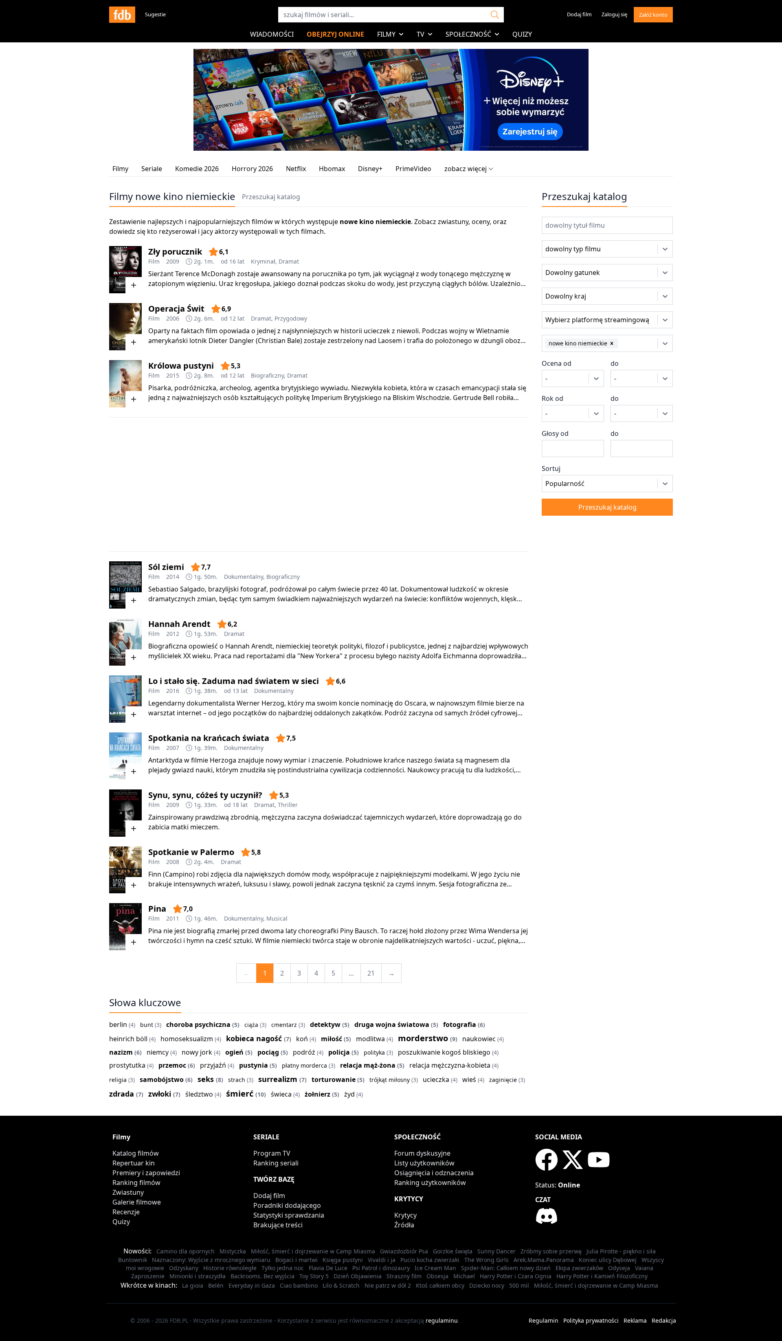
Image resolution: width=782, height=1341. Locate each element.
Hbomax (332, 168)
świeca (281, 1094)
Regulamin (543, 1320)
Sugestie (155, 14)
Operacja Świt (176, 308)
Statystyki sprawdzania (288, 1215)
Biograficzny (267, 375)
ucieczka (436, 1079)
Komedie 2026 (197, 168)
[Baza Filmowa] (122, 15)
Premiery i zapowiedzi (146, 1172)
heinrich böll (128, 1038)
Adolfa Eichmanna (449, 655)
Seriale (151, 168)
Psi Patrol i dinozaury (381, 1268)
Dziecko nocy (486, 1285)
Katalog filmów (135, 1153)
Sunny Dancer (496, 1251)
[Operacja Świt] (125, 326)
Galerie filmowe (136, 1202)
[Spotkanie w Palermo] (125, 870)
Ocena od (556, 363)
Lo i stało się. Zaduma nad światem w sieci (233, 680)
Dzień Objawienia (358, 1276)
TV (420, 34)
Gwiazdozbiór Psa (404, 1251)
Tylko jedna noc (282, 1268)
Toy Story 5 (314, 1276)
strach (236, 1080)
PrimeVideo (413, 168)
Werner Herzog (260, 703)
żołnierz (317, 1094)
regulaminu (442, 1320)
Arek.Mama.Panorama (544, 1260)
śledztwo (199, 1094)
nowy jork (197, 1052)
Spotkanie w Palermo (191, 851)
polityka (374, 1052)
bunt (146, 1025)
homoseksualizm (186, 1038)
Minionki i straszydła (197, 1276)
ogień (234, 1052)
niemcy (158, 1052)
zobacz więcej (465, 168)
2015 (172, 375)
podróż (304, 1052)
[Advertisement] (319, 484)
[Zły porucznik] (125, 269)
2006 (172, 318)
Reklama (635, 1320)
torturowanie (334, 1079)
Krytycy (405, 1215)
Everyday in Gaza (251, 1285)
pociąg (268, 1052)
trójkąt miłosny (389, 1080)
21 (371, 973)
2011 (172, 918)
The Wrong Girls (486, 1260)
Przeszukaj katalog (271, 196)
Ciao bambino (299, 1285)
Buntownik (132, 1260)
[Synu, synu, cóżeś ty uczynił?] (125, 813)
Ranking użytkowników (430, 1182)
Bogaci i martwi (296, 1260)
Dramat (289, 261)
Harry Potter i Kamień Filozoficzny (602, 1276)
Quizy (522, 34)
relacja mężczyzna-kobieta (449, 1065)
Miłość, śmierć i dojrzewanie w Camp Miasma (313, 1251)
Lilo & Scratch (341, 1285)
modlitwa (370, 1038)
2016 (172, 691)
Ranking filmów (136, 1182)
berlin (118, 1024)
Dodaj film (579, 14)
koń (302, 1038)
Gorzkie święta (452, 1251)
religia (118, 1080)
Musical (277, 918)
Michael (464, 1276)
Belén (216, 1285)
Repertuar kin (133, 1163)
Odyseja (619, 1268)
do (615, 363)
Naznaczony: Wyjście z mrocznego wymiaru (211, 1260)
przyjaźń (213, 1065)
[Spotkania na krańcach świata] (125, 756)
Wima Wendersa (494, 930)
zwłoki (159, 1094)
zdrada (121, 1094)
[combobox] (556, 249)
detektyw (325, 1024)
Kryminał (263, 261)
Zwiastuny (128, 1192)
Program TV (271, 1153)
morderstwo (423, 1038)
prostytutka (127, 1065)
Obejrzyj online (335, 34)
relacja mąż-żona (367, 1065)
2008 (172, 862)
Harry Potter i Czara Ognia (515, 1276)
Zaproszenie (148, 1276)
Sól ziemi (166, 566)
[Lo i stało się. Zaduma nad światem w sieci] (125, 699)
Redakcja (664, 1320)
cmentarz (284, 1025)
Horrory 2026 (252, 168)
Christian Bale (279, 340)
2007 (172, 748)
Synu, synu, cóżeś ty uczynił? (205, 794)
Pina (157, 908)
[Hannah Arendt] (125, 642)
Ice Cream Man (435, 1268)
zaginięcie (503, 1080)
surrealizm (277, 1079)
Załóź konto (653, 14)
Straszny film (404, 1276)
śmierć (239, 1093)
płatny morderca (304, 1065)
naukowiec (479, 1038)
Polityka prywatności (591, 1320)
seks (206, 1079)
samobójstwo (162, 1079)
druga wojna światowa (391, 1024)
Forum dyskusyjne (422, 1153)
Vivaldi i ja (381, 1260)
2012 (172, 634)
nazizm (121, 1052)
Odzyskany (183, 1268)
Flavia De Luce (328, 1268)
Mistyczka (233, 1251)
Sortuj (551, 468)
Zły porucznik (175, 251)
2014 (172, 576)
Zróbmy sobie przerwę (551, 1251)
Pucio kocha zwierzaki (429, 1260)
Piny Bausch (358, 930)
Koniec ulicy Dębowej (608, 1260)
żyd (349, 1094)
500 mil (519, 1285)
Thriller (288, 805)
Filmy (386, 34)
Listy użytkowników (424, 1163)
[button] (612, 343)
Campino (179, 874)
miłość (331, 1038)
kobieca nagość (254, 1038)
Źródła (404, 1224)
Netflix (296, 168)
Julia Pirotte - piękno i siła (621, 1251)
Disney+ (370, 168)
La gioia (192, 1285)
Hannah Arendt (179, 623)
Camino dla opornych (185, 1251)
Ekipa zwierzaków (579, 1268)
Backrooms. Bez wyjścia (262, 1276)
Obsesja (437, 1276)
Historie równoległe (230, 1268)
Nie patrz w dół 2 (388, 1285)
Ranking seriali (276, 1163)
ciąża (251, 1025)
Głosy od (555, 433)
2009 (172, 261)
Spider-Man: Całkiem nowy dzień (506, 1268)
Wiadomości (272, 34)
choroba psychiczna (198, 1024)
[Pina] (125, 926)
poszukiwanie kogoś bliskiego (444, 1052)
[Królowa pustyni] (125, 383)
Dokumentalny (243, 576)
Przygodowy (291, 318)
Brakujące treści (278, 1224)
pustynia (253, 1065)
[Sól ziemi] (125, 585)
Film (154, 261)
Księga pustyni (343, 1260)
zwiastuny (453, 221)
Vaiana (644, 1268)
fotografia (459, 1024)
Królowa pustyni (181, 365)
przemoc (172, 1065)
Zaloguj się (614, 14)
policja (339, 1052)
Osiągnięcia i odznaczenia (434, 1172)
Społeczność (468, 34)
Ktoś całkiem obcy (440, 1285)
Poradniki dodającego (287, 1205)
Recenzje (126, 1211)
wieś (469, 1079)
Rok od (552, 398)
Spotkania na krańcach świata (208, 737)
